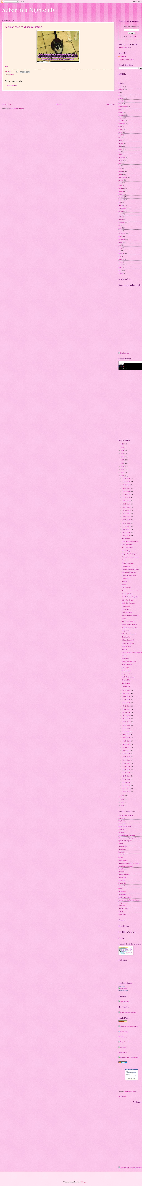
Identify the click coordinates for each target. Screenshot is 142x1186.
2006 (122, 805)
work (120, 267)
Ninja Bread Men (127, 665)
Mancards (121, 872)
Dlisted (121, 843)
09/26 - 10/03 (127, 520)
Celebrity (121, 115)
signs (120, 228)
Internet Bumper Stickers (126, 866)
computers (122, 123)
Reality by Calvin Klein (129, 662)
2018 (122, 450)
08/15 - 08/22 (127, 690)
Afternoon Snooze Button (126, 815)
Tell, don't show (126, 637)
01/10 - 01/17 (127, 789)
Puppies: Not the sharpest (129, 554)
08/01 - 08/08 (127, 696)
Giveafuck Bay (126, 680)
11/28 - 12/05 (127, 491)
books (120, 104)
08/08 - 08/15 (127, 693)
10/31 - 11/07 (127, 504)
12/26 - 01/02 (127, 478)
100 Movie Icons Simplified (130, 597)
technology (122, 239)
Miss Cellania (122, 877)
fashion (121, 143)
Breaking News (126, 646)
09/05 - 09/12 (127, 529)
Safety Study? (126, 609)
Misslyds (123, 57)
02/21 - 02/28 (127, 770)
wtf (119, 270)
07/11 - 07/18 (127, 706)
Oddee (120, 889)
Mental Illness (123, 177)
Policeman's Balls (127, 612)
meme (120, 174)
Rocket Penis (126, 606)
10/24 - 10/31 (127, 507)
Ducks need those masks (129, 572)
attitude (121, 98)
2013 (122, 466)
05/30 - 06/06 (127, 725)
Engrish (121, 135)
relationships (122, 208)
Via (120, 256)
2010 (122, 476)
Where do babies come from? (130, 615)
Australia (121, 101)
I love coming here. (127, 544)
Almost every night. (127, 563)
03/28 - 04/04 (127, 754)
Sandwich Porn (126, 671)
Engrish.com (122, 849)
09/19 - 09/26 (127, 523)
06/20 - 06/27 (127, 716)
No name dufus (123, 886)
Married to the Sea (124, 874)
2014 (122, 463)
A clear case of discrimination (23, 27)
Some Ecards (122, 906)
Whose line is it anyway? (129, 634)
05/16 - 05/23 (127, 731)
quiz (120, 203)
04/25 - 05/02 (127, 741)
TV (119, 251)
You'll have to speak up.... (129, 621)
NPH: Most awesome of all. (130, 628)
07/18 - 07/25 (127, 703)
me (119, 166)
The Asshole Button (127, 548)
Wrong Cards (122, 914)
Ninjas (120, 186)
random (121, 205)
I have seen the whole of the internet (129, 863)
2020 (122, 444)
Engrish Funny (123, 846)
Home (58, 104)
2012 (122, 469)
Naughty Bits (122, 883)
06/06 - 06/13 (127, 722)
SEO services (122, 1096)
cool (120, 126)
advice (120, 87)
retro (120, 214)
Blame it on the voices (125, 826)
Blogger (83, 1182)
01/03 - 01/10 (127, 792)
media (120, 169)
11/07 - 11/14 (127, 501)
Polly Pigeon (126, 631)
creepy (120, 129)
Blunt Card (122, 829)
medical (121, 171)
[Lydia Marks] (123, 988)
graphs (120, 155)
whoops (121, 262)
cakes (120, 109)
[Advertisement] (58, 97)
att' (119, 95)
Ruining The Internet (125, 897)
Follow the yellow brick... (129, 575)
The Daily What (123, 908)
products (121, 197)
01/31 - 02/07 (127, 779)
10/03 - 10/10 (127, 517)
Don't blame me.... (127, 588)
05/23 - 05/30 (127, 728)
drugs (120, 132)
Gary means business (128, 674)
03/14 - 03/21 (127, 760)
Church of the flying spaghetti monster (130, 838)
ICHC (6, 67)
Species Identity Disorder (129, 625)
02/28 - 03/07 (127, 766)
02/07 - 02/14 (127, 776)
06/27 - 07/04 (127, 712)
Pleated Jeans (122, 894)
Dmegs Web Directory (131, 1091)
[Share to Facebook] (27, 72)
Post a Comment (12, 85)
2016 (122, 457)
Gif (119, 152)
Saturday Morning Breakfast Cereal (129, 900)
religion (121, 211)
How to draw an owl (128, 643)
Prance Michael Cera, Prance (130, 569)
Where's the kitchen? (128, 640)
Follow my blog (131, 1078)
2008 (122, 799)
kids (120, 163)
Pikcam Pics (122, 891)
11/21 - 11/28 (127, 494)
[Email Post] (17, 72)
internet (121, 160)
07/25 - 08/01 (127, 700)
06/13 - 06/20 (127, 719)
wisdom (121, 265)
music (120, 183)
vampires (121, 253)
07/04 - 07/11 (127, 709)
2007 (122, 802)
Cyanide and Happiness (125, 841)
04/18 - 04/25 (127, 744)
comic (120, 118)
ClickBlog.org (123, 1037)
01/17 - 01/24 (127, 785)
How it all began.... (127, 551)
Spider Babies (126, 566)
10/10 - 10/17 (127, 513)
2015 (122, 460)
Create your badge (123, 990)
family (120, 140)
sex (119, 225)
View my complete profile (126, 59)
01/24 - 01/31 (127, 782)
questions (121, 200)
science (121, 220)
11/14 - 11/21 (127, 498)
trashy (120, 248)
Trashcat (124, 581)
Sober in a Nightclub (28, 9)
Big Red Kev (122, 821)
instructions (122, 157)
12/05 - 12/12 (127, 488)
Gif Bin (121, 858)
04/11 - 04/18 (127, 747)
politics (121, 194)
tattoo (120, 236)
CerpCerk (121, 832)
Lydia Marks (122, 986)
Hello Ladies (125, 668)
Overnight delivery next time (130, 557)
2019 (122, 447)
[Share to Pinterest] (29, 72)
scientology (122, 222)
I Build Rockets (123, 860)
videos (120, 259)
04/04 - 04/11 (127, 750)
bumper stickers (123, 107)
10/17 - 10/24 (127, 510)
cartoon (121, 112)
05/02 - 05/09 (127, 738)
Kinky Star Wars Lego (128, 603)
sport (120, 231)
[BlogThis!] (23, 72)
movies (121, 180)
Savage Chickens (123, 903)
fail (119, 138)
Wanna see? (125, 658)
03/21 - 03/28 (127, 757)
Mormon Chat (126, 538)
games (120, 149)
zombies (121, 273)
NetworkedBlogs (130, 1069)
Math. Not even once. (128, 677)
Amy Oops (122, 818)
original (121, 188)
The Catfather (126, 683)
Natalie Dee (122, 880)
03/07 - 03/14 (127, 763)
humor (127, 1075)
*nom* (124, 618)
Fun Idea (124, 560)
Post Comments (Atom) (17, 109)
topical (120, 242)
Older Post (110, 104)
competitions (122, 121)
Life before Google (127, 600)
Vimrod (121, 911)
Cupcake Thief (126, 686)
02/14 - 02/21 (127, 773)
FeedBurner (135, 37)
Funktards (121, 855)
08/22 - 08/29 (127, 536)
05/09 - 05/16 (127, 735)
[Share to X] (25, 72)
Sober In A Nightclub (131, 1072)
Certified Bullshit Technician (127, 835)
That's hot (125, 649)
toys (120, 245)
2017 (122, 453)
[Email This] (21, 72)
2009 (122, 796)
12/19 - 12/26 (127, 482)
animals (11, 75)
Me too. (124, 585)
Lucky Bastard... (126, 578)
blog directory (123, 1052)
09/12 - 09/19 (127, 526)
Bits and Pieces (123, 824)
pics (131, 1075)
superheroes (122, 234)
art (119, 92)
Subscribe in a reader (125, 48)
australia (134, 1075)
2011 (122, 473)
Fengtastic (121, 852)
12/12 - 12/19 (127, 485)
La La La (124, 655)
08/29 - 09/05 (127, 533)
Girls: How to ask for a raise (130, 541)
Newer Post (6, 104)
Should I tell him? (127, 594)
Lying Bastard (123, 869)
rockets (121, 217)
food (120, 146)
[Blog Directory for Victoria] (123, 1021)
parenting (121, 191)
